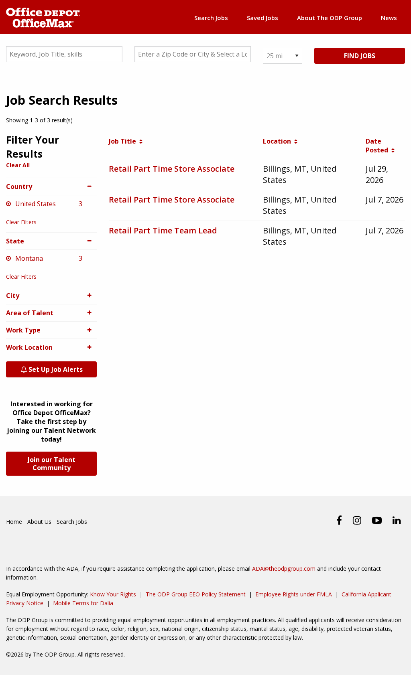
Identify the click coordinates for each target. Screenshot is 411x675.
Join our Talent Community (51, 463)
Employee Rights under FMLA (293, 594)
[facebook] (339, 520)
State (15, 241)
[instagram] (357, 520)
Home (14, 521)
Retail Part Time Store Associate (171, 168)
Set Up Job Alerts (55, 369)
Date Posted (378, 145)
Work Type (23, 330)
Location (278, 141)
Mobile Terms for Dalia (83, 603)
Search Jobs (211, 18)
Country (19, 186)
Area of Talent (29, 312)
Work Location (29, 347)
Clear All (18, 165)
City (12, 295)
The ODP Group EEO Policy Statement (196, 594)
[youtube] (377, 520)
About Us (39, 521)
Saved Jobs (262, 18)
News (389, 18)
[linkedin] (397, 520)
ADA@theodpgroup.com (283, 568)
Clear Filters (21, 222)
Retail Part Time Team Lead (163, 230)
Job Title (124, 141)
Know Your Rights (113, 594)
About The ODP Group (329, 18)
